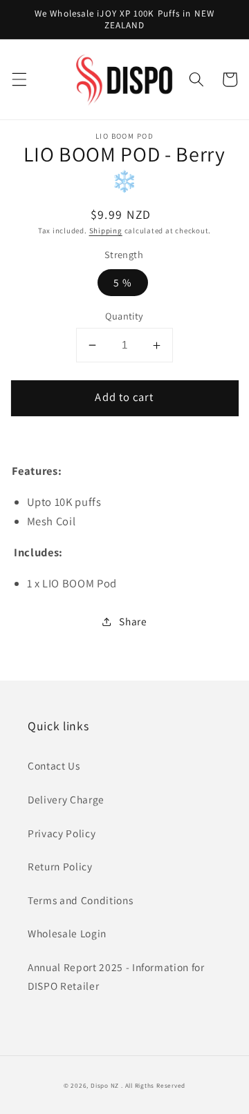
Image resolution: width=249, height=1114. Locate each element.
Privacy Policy (61, 833)
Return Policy (60, 866)
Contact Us (54, 765)
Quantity (124, 315)
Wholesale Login (67, 933)
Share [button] (133, 621)
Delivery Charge (66, 799)
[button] (18, 79)
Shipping (105, 230)
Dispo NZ (105, 1086)
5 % (122, 282)
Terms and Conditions (80, 900)
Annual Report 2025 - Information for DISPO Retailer (116, 976)
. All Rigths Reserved (153, 1086)
